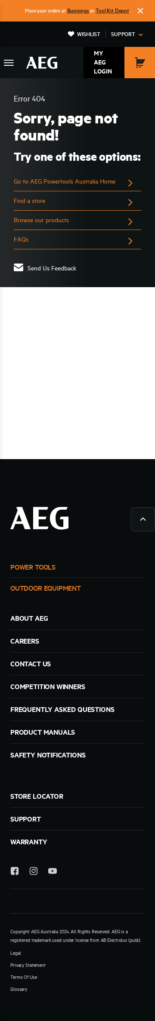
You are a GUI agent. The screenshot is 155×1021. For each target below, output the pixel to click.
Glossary (18, 989)
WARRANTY (28, 841)
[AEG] (41, 63)
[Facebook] (14, 872)
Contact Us (30, 663)
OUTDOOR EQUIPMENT (45, 588)
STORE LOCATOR (36, 796)
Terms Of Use (23, 977)
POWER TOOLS (33, 567)
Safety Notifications (47, 755)
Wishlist (88, 34)
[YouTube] (52, 872)
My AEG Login (103, 62)
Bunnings (78, 10)
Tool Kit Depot (112, 10)
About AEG (29, 618)
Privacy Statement (28, 965)
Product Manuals (42, 732)
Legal (15, 953)
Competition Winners (47, 686)
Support (123, 34)
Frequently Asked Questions (62, 709)
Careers (24, 641)
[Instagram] (33, 872)
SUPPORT (25, 819)
